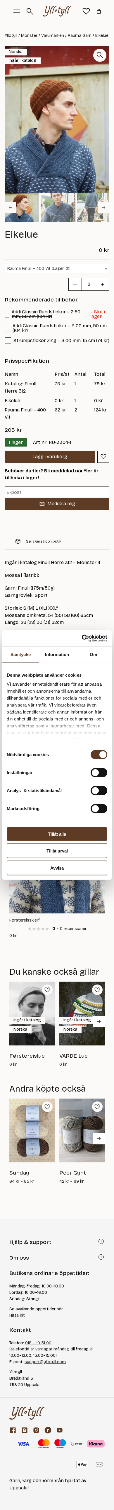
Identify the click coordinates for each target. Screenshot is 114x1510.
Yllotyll (11, 35)
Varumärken (52, 35)
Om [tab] (93, 654)
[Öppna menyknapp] (16, 11)
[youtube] (59, 1430)
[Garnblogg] (24, 1430)
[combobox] (57, 268)
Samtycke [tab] (21, 654)
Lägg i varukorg (49, 456)
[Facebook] (12, 1430)
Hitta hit (17, 1315)
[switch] (99, 772)
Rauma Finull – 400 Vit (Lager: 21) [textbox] (38, 268)
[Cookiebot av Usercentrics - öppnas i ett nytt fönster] (82, 638)
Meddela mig (61, 503)
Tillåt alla (57, 833)
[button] (22, 207)
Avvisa (57, 867)
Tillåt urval (57, 850)
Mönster (29, 35)
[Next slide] (103, 207)
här (60, 1309)
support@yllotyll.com (45, 1361)
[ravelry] (47, 1430)
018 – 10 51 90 (38, 1343)
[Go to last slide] (10, 207)
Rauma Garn (79, 35)
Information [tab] (57, 654)
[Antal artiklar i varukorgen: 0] (99, 11)
